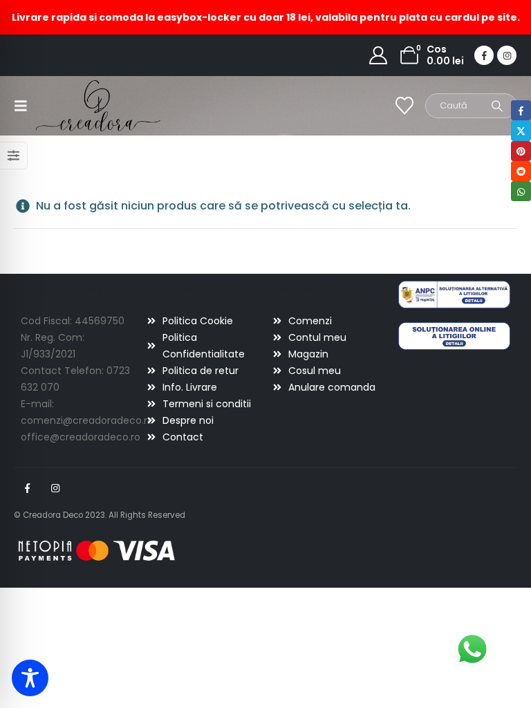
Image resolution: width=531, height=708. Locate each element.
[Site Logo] (74, 105)
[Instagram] (506, 55)
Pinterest (521, 151)
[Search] (497, 106)
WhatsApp (521, 191)
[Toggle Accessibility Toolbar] (30, 678)
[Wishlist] (405, 106)
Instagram (55, 488)
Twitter (521, 130)
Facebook (27, 488)
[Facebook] (484, 55)
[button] (25, 106)
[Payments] (97, 549)
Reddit (521, 171)
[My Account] (378, 55)
